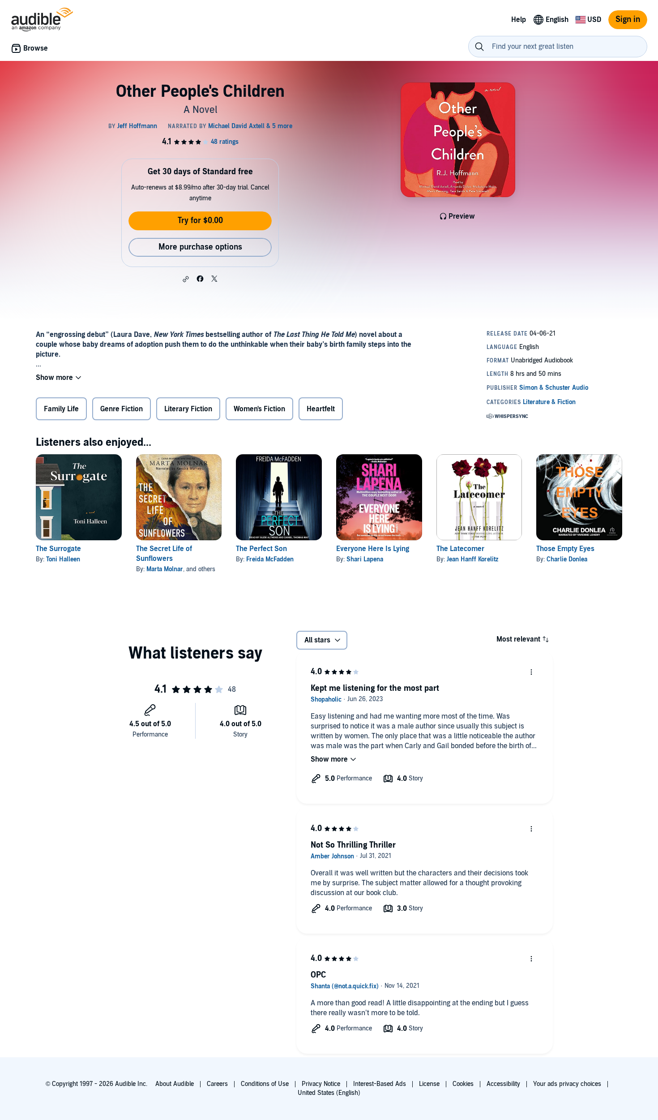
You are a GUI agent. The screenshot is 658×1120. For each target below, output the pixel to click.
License (429, 1084)
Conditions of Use (265, 1084)
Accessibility (503, 1084)
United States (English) (329, 1093)
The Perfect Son (261, 548)
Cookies (463, 1084)
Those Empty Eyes (565, 548)
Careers (217, 1084)
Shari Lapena (364, 559)
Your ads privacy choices (567, 1084)
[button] (185, 279)
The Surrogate (58, 548)
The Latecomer (460, 548)
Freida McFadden (270, 559)
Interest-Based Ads (379, 1084)
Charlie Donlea (567, 559)
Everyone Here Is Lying (372, 548)
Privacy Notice (321, 1084)
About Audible (174, 1084)
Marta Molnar (164, 569)
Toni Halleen (63, 559)
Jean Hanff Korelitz (472, 559)
